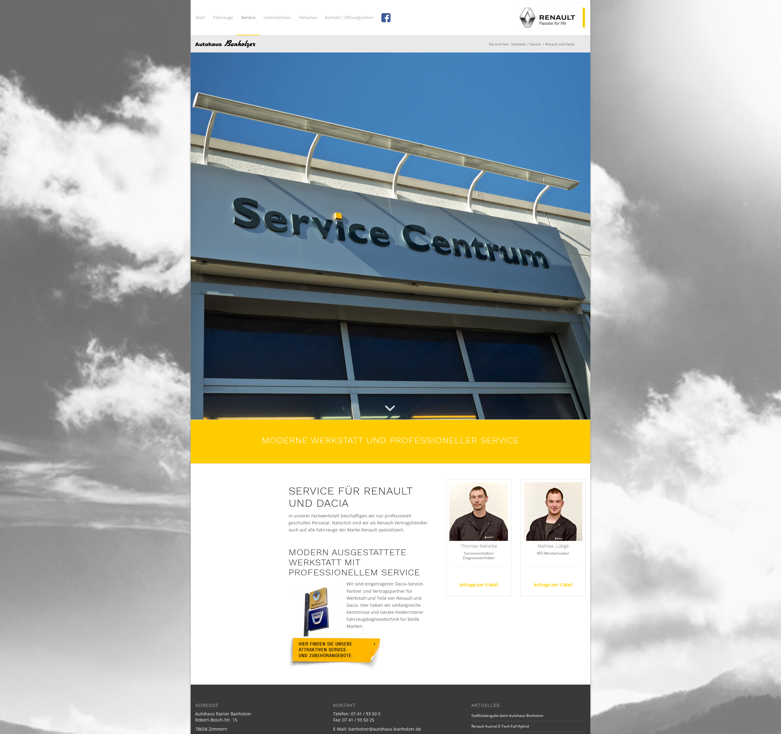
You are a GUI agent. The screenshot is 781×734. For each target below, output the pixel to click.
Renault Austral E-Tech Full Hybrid (500, 726)
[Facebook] (389, 17)
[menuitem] (200, 17)
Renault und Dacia (226, 43)
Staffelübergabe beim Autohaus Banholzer (507, 715)
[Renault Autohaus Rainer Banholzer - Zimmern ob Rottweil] (552, 17)
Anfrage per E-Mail (478, 585)
